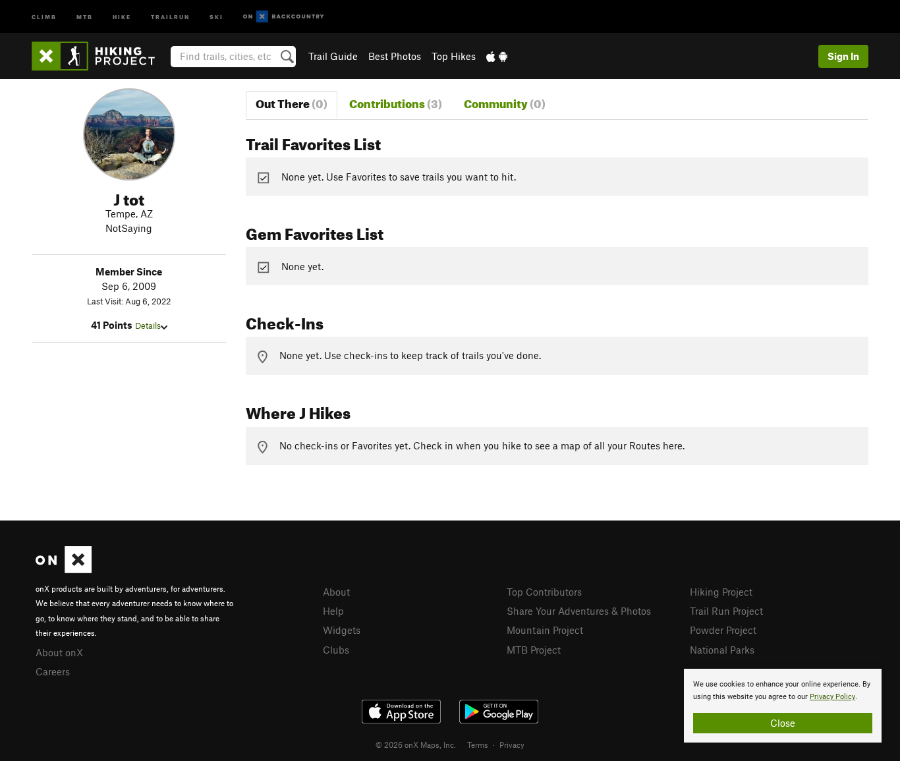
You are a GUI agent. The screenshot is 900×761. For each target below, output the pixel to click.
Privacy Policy (832, 696)
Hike (122, 16)
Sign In (843, 56)
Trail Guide (333, 56)
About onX (59, 652)
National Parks (722, 650)
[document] (782, 705)
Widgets (341, 630)
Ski (216, 16)
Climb (44, 16)
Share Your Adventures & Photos (579, 611)
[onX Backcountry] (283, 17)
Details (148, 325)
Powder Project (723, 630)
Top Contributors (544, 592)
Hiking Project (721, 592)
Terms (477, 744)
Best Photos (394, 56)
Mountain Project (545, 630)
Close (782, 723)
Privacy (511, 744)
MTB (84, 16)
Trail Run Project (726, 611)
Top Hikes (454, 56)
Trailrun (170, 16)
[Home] (100, 56)
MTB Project (534, 650)
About (336, 592)
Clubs (336, 650)
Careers (53, 671)
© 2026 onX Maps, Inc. (416, 744)
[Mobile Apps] (496, 56)
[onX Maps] (64, 569)
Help (333, 611)
